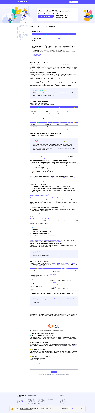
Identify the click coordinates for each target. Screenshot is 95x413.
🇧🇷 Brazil (60, 412)
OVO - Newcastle (40, 401)
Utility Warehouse (50, 399)
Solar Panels (50, 405)
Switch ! (74, 1)
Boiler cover (29, 405)
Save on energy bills (42, 1)
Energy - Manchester (31, 398)
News (60, 1)
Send (54, 372)
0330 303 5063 (60, 35)
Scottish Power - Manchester (32, 401)
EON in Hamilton (36, 55)
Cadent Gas (63, 319)
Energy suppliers (31, 1)
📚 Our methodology (62, 399)
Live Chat (59, 38)
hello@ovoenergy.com (62, 40)
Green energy (40, 405)
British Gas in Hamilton (37, 54)
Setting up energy (53, 1)
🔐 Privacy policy (61, 403)
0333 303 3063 (56, 263)
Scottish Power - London (31, 400)
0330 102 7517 (42, 265)
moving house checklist (46, 158)
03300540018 (56, 240)
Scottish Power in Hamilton (38, 56)
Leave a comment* (35, 363)
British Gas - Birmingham (41, 398)
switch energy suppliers (59, 241)
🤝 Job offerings (61, 400)
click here (67, 374)
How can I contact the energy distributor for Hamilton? (23, 29)
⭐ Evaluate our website (62, 401)
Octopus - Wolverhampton (41, 400)
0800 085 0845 (53, 274)
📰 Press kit (60, 402)
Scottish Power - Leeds (31, 399)
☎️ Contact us (61, 398)
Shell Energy (50, 398)
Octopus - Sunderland (41, 399)
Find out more (46, 16)
